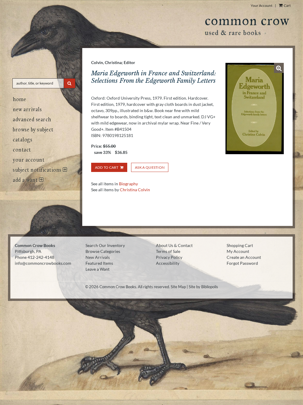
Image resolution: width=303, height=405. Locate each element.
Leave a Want (97, 269)
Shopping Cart (240, 245)
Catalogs (22, 139)
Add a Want (26, 180)
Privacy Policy (169, 257)
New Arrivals (27, 109)
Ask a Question (150, 167)
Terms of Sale (168, 251)
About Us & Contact (174, 245)
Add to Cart (107, 167)
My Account (238, 251)
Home (19, 99)
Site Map (178, 287)
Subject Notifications (38, 170)
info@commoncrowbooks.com (43, 263)
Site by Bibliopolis (203, 287)
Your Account (261, 5)
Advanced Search (32, 119)
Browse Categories (103, 251)
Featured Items (99, 263)
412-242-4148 (41, 257)
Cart (287, 5)
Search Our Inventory (105, 245)
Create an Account (244, 257)
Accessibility (167, 263)
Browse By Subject (33, 129)
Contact (22, 149)
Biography (128, 183)
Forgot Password (242, 263)
